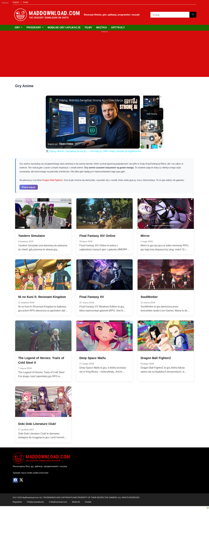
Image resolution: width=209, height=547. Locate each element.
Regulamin (17, 502)
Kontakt (88, 502)
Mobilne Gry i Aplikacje (64, 27)
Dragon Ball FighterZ (52, 180)
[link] (51, 100)
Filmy (88, 27)
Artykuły (118, 27)
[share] (133, 99)
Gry (17, 27)
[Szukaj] (192, 15)
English (16, 2)
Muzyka (101, 27)
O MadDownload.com (58, 502)
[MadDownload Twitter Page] (21, 480)
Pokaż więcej (28, 187)
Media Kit (76, 502)
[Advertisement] (104, 55)
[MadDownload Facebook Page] (15, 480)
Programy (33, 27)
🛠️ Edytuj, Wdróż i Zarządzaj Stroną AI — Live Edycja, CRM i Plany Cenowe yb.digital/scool (92, 100)
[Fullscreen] (160, 106)
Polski (25, 2)
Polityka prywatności (35, 502)
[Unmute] (146, 106)
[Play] (142, 106)
